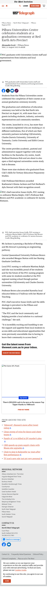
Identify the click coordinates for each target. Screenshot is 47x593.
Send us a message (13, 539)
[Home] (6, 5)
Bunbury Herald (7, 481)
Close (7, 581)
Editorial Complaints (9, 559)
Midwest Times (6, 504)
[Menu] (3, 6)
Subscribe (35, 6)
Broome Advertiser (8, 479)
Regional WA (6, 25)
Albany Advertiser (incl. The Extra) (12, 474)
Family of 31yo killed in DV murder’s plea (23, 438)
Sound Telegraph (7, 517)
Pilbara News (6, 23)
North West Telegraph (21, 23)
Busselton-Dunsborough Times (12, 484)
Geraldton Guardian (8, 489)
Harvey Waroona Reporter (10, 494)
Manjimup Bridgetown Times (11, 502)
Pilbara (33, 23)
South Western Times (8, 514)
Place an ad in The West (26, 559)
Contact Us (5, 554)
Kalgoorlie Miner (7, 497)
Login (25, 6)
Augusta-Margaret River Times (11, 476)
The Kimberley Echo (8, 499)
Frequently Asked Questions (21, 554)
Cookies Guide (20, 570)
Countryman (6, 486)
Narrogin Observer (7, 507)
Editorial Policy (38, 554)
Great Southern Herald (9, 492)
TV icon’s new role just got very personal (22, 458)
